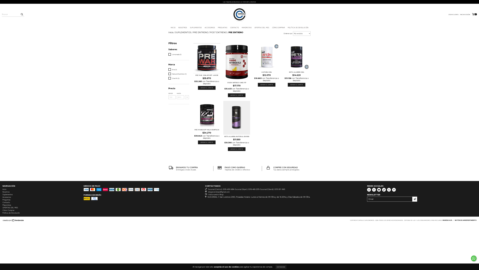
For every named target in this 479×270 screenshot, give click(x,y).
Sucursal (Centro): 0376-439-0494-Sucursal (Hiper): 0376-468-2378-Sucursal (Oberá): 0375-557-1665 (246, 189)
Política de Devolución (298, 27)
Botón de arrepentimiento (466, 220)
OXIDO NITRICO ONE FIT (236, 83)
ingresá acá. (447, 220)
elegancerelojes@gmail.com (219, 191)
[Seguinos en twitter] (389, 190)
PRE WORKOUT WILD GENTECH (206, 130)
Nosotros (182, 27)
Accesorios (210, 27)
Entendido (281, 267)
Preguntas (222, 27)
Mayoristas (247, 27)
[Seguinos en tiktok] (384, 190)
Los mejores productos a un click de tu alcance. (239, 2)
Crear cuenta (453, 14)
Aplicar (187, 97)
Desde (170, 93)
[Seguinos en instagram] (369, 190)
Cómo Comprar (278, 27)
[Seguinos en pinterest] (394, 190)
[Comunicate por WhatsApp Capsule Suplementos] (474, 258)
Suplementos (196, 27)
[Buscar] (21, 14)
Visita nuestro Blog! (216, 194)
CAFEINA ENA (266, 72)
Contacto (234, 27)
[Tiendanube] (13, 221)
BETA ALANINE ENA (296, 72)
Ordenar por (288, 33)
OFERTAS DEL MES (262, 27)
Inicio (173, 27)
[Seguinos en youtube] (379, 190)
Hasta (179, 93)
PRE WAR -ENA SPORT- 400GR (206, 75)
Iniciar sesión (465, 14)
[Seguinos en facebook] (374, 190)
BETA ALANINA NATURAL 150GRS (236, 136)
